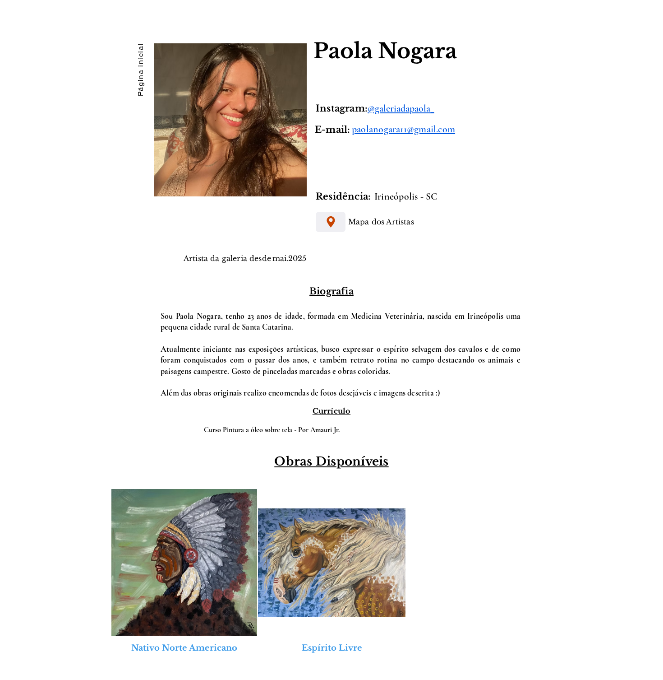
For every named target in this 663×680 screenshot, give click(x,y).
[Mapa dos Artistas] (330, 222)
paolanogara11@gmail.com (403, 129)
